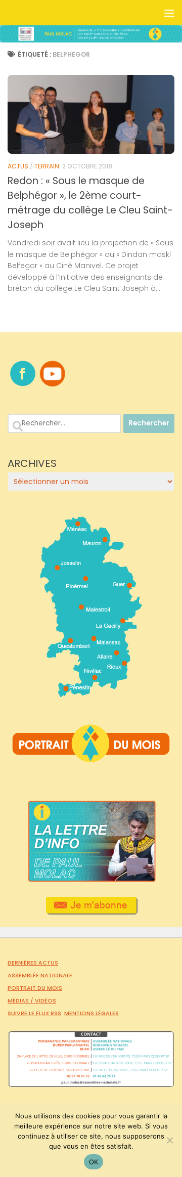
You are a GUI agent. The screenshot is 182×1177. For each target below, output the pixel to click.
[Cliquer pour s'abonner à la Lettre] (91, 911)
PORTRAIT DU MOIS (35, 988)
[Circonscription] (91, 693)
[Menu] (169, 12)
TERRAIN (46, 166)
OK (94, 1162)
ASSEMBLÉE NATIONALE (40, 975)
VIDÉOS (45, 1000)
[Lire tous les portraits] (91, 758)
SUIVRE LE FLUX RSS (34, 1013)
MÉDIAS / (21, 1000)
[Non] (169, 1140)
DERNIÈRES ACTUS (33, 962)
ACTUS (18, 166)
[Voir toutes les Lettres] (91, 879)
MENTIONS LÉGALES (91, 1013)
